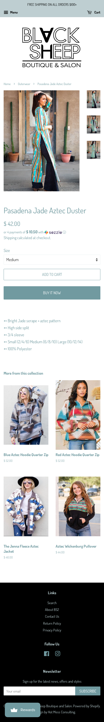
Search (52, 602)
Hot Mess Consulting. (62, 712)
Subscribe (87, 691)
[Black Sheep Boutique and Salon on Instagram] (57, 654)
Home (7, 84)
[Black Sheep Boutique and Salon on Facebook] (46, 654)
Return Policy (52, 623)
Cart (97, 12)
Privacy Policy (52, 630)
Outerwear (24, 84)
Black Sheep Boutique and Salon (50, 706)
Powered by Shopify (86, 706)
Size (7, 250)
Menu (13, 12)
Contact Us (52, 616)
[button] (52, 232)
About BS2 (52, 609)
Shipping (10, 237)
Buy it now (52, 292)
